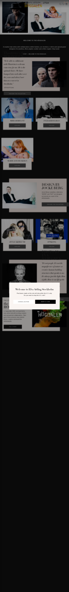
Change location (23, 301)
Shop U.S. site (45, 301)
